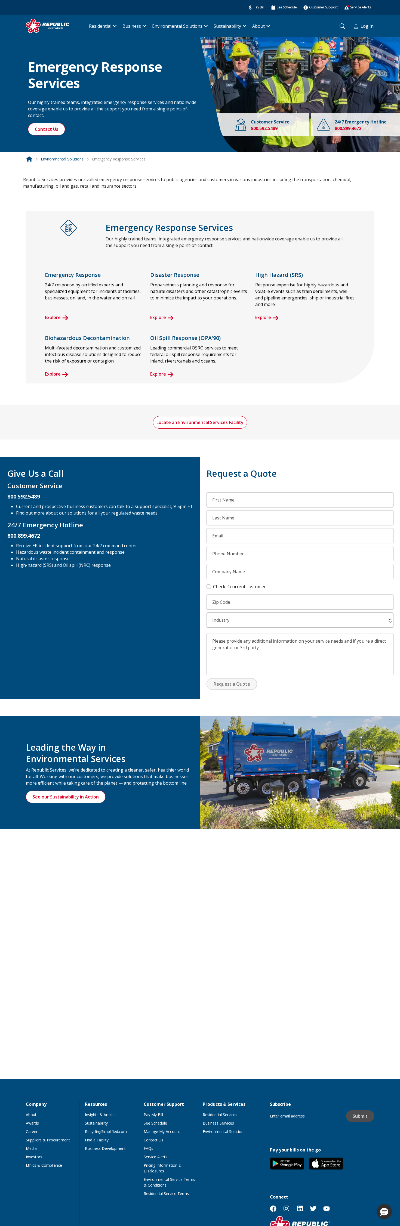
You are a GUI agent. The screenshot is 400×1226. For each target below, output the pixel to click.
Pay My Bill (153, 1114)
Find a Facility (97, 1140)
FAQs (148, 1148)
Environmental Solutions (177, 26)
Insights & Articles (100, 1114)
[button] (390, 620)
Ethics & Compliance (44, 1165)
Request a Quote (232, 684)
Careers (32, 1131)
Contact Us (46, 129)
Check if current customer (239, 587)
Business (131, 26)
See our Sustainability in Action (66, 797)
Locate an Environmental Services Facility (200, 422)
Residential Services (220, 1114)
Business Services (218, 1123)
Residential (100, 26)
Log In (367, 26)
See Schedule (155, 1123)
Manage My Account (162, 1131)
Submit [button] (360, 1116)
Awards (32, 1123)
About (258, 26)
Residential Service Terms (166, 1193)
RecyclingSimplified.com (106, 1131)
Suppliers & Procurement (48, 1140)
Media (31, 1148)
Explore (53, 317)
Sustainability (227, 26)
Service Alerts (155, 1156)
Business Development (105, 1148)
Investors (34, 1156)
